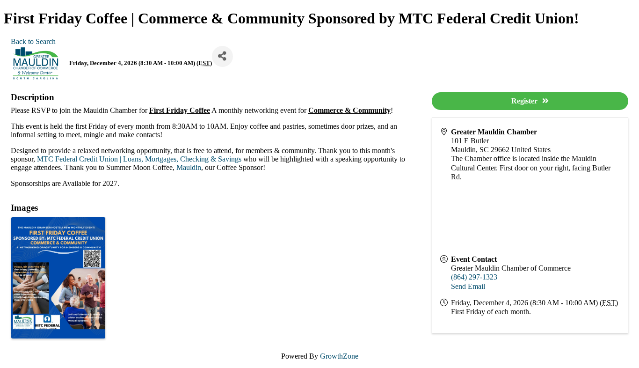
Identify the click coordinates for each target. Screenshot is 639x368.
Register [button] (524, 101)
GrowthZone (339, 356)
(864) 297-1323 (474, 277)
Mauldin (188, 167)
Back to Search (33, 41)
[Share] (222, 56)
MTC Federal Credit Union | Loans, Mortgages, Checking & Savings (139, 159)
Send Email (468, 286)
